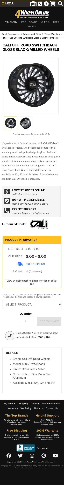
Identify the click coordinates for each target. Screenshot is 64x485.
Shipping (23, 403)
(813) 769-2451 (47, 420)
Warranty (13, 408)
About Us (39, 408)
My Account (10, 403)
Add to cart (49, 321)
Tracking (35, 403)
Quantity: (26, 314)
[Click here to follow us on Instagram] (32, 455)
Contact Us (52, 408)
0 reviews (35, 271)
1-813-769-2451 (40, 336)
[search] (60, 3)
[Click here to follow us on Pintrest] (43, 455)
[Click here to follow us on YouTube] (55, 455)
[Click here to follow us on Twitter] (20, 455)
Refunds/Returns (51, 403)
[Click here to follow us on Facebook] (8, 455)
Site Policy (25, 408)
